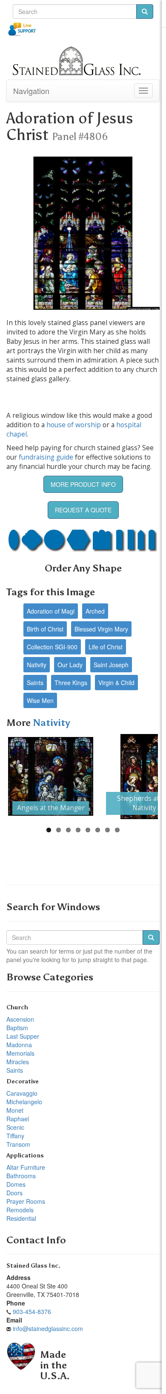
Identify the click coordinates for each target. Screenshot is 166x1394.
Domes (16, 1184)
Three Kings (70, 682)
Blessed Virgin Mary (101, 629)
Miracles (17, 1061)
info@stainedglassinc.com (48, 1328)
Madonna (19, 1044)
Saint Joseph (111, 664)
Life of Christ (106, 647)
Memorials (20, 1053)
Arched (95, 611)
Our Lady (70, 664)
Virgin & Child (116, 682)
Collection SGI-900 (52, 647)
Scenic (15, 1127)
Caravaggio (21, 1093)
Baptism (17, 1027)
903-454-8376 (32, 1311)
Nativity (36, 664)
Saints (35, 682)
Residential (21, 1218)
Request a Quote (83, 510)
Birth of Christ (45, 629)
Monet (14, 1110)
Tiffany (15, 1135)
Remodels (20, 1209)
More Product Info (83, 484)
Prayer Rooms (25, 1201)
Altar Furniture (25, 1167)
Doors (14, 1192)
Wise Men (40, 700)
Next (145, 776)
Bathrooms (21, 1175)
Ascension (20, 1019)
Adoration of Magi (50, 611)
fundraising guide (46, 457)
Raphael (17, 1118)
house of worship (73, 424)
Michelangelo (24, 1101)
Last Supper (22, 1036)
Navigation (31, 90)
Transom (18, 1144)
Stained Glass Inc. (33, 1265)
